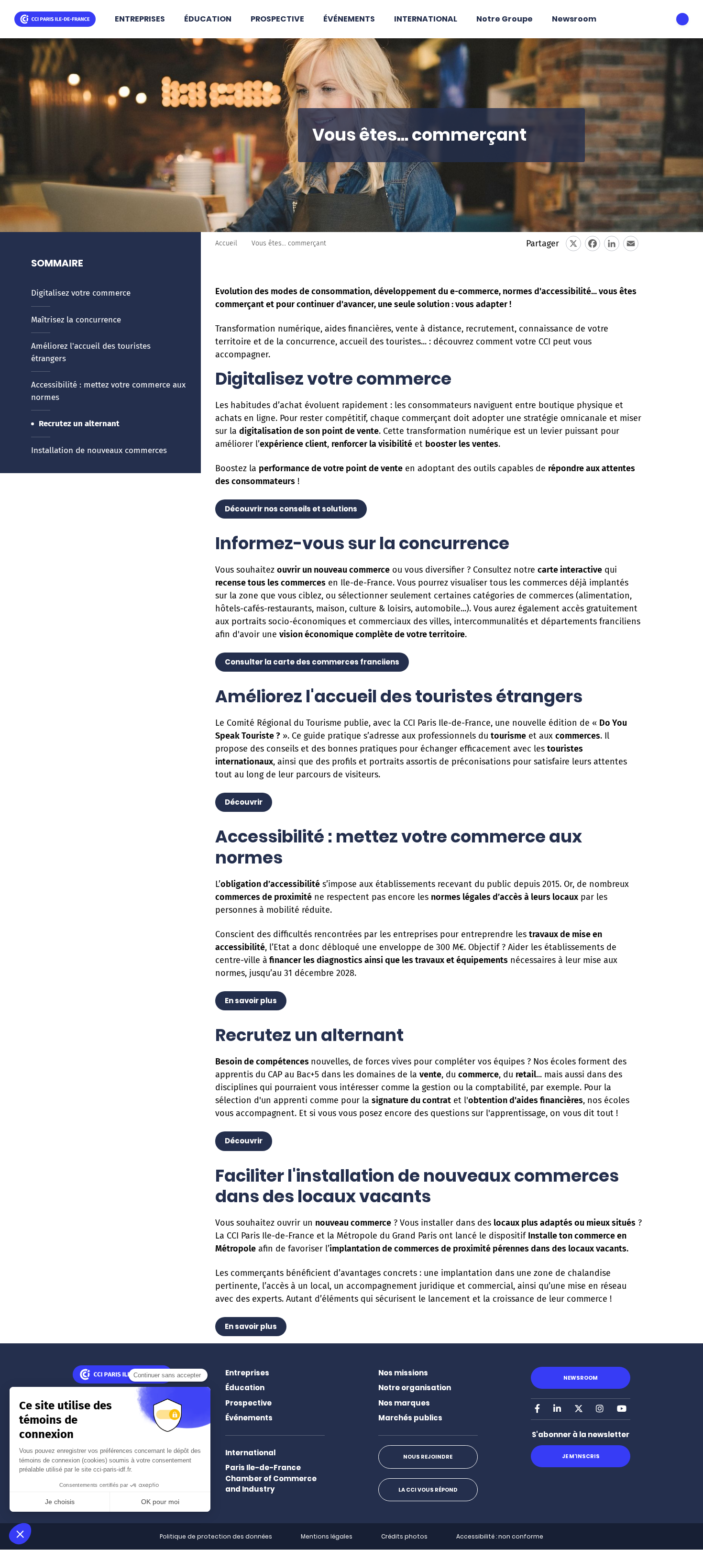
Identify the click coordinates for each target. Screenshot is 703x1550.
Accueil (226, 243)
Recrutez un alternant (79, 424)
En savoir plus (251, 1001)
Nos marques (404, 1403)
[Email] (630, 243)
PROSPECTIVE (277, 18)
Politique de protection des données (216, 1536)
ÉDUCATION (207, 18)
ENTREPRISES (140, 18)
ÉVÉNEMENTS (349, 18)
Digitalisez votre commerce (81, 293)
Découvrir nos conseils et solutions (291, 509)
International (250, 1453)
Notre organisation (414, 1388)
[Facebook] (592, 243)
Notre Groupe (504, 18)
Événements (249, 1418)
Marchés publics (410, 1418)
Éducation (244, 1388)
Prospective (248, 1403)
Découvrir (244, 802)
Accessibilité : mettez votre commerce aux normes (108, 391)
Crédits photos (404, 1536)
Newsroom (574, 18)
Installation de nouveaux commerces (99, 450)
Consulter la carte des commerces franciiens (312, 662)
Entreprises (247, 1373)
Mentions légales (326, 1536)
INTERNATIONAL (425, 18)
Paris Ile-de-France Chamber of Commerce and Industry (271, 1478)
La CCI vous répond (428, 1490)
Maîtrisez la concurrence (76, 320)
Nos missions (403, 1373)
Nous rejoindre (427, 1457)
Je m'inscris (581, 1456)
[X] (573, 243)
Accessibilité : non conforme (499, 1536)
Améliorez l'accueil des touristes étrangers (91, 352)
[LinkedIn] (611, 243)
